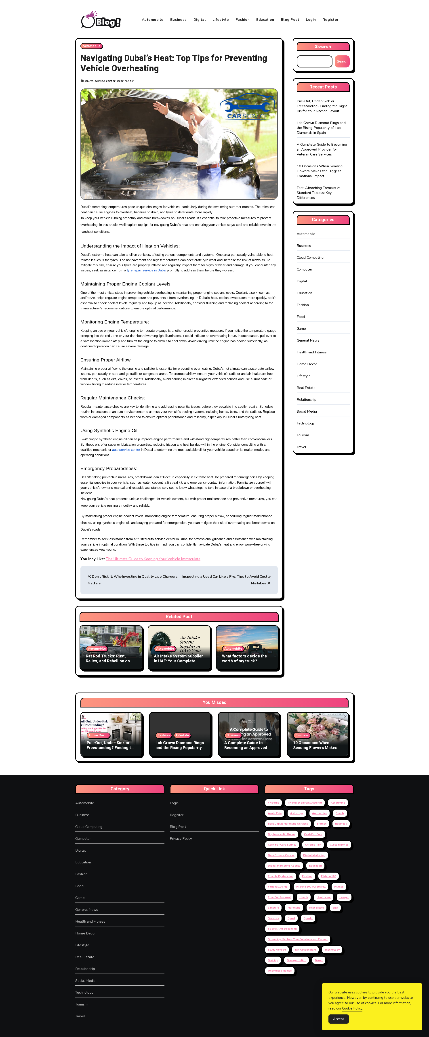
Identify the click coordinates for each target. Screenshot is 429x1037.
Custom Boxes (339, 844)
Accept (338, 1019)
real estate (316, 907)
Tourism (303, 435)
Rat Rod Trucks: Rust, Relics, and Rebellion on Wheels (108, 661)
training (273, 960)
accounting (338, 802)
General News (308, 340)
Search (323, 46)
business (341, 823)
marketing (294, 907)
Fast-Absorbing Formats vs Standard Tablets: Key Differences (319, 192)
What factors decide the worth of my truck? (244, 658)
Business (178, 19)
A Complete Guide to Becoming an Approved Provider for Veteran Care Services (322, 149)
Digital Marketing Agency (284, 865)
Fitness (339, 886)
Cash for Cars (313, 834)
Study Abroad (277, 949)
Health (303, 897)
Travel (301, 447)
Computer (304, 269)
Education (265, 19)
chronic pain (313, 844)
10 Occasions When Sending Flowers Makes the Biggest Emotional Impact (320, 171)
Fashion (243, 19)
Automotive (319, 813)
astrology (296, 813)
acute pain (275, 813)
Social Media (307, 411)
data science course (281, 855)
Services (273, 918)
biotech (321, 823)
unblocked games (280, 970)
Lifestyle (220, 19)
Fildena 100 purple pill (311, 886)
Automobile (153, 19)
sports (308, 918)
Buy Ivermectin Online (281, 834)
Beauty (340, 813)
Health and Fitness (312, 352)
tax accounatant (305, 949)
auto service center (101, 81)
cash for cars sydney (282, 844)
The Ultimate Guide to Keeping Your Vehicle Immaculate (153, 559)
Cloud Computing (310, 257)
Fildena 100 (328, 876)
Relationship (306, 399)
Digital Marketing (314, 855)
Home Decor (307, 364)
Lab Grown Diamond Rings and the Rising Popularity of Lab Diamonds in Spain (321, 127)
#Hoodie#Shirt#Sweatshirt (305, 802)
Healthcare (324, 897)
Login (311, 19)
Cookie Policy (352, 1008)
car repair (126, 81)
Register (331, 19)
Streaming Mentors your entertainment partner (298, 939)
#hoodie (273, 802)
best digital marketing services (288, 823)
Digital (199, 19)
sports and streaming (282, 928)
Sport (291, 918)
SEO (335, 907)
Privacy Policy (181, 838)
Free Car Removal (279, 897)
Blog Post (290, 19)
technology (332, 949)
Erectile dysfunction (280, 876)
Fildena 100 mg (278, 886)
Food (301, 316)
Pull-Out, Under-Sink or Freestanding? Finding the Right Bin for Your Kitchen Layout (322, 106)
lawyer (344, 897)
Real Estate (306, 387)
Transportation (296, 960)
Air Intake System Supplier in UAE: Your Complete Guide (178, 661)
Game (301, 328)
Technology (306, 423)
